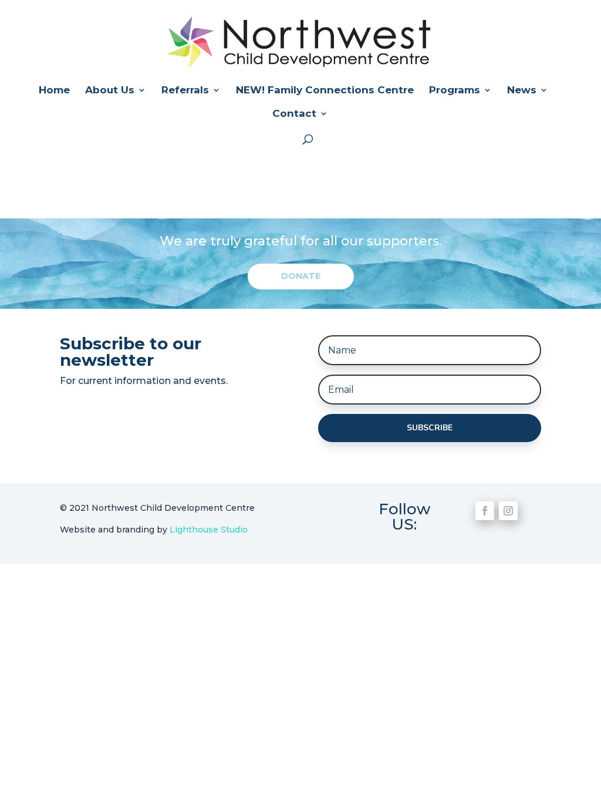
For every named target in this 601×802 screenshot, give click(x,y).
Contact (294, 114)
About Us (109, 91)
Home (54, 91)
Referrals (185, 91)
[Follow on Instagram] (508, 510)
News (521, 91)
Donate (300, 276)
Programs (454, 91)
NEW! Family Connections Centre (325, 91)
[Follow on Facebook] (484, 510)
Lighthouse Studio (209, 529)
